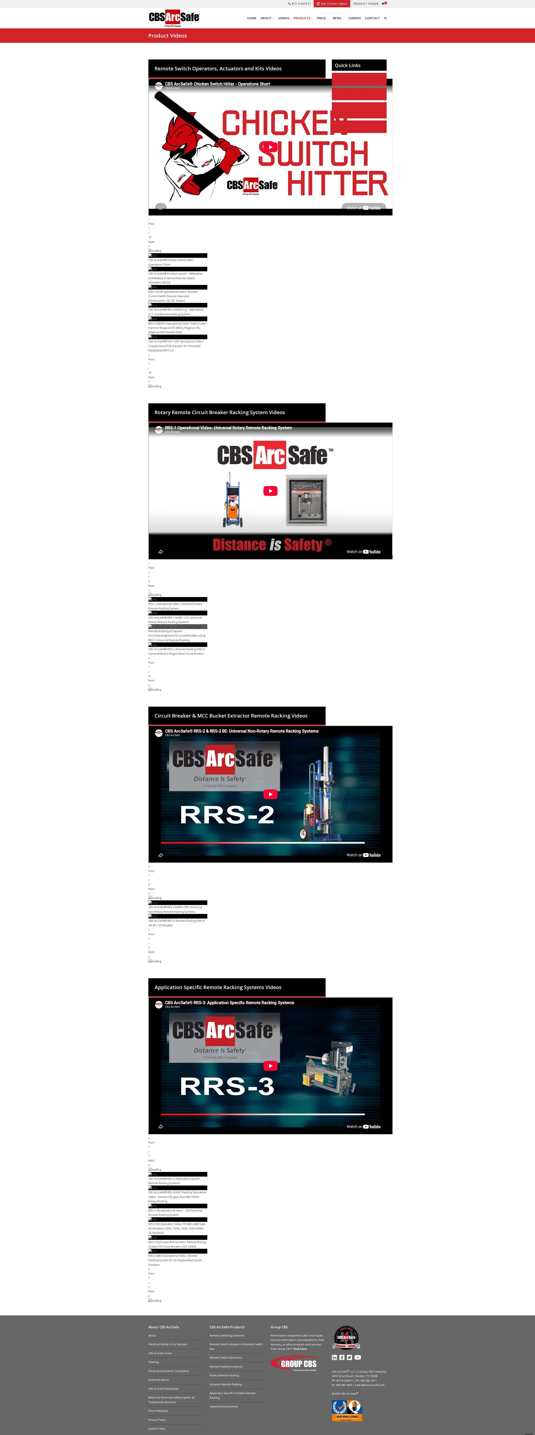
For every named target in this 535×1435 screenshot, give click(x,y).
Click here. (300, 1349)
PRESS (321, 18)
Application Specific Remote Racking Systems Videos (355, 126)
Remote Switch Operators (226, 1357)
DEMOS (284, 18)
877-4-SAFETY (301, 4)
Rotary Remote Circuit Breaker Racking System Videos (357, 79)
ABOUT (266, 18)
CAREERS (354, 18)
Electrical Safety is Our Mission (167, 1344)
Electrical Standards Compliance (168, 1371)
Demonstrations (158, 1380)
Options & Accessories (224, 1406)
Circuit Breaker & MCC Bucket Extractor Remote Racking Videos (356, 110)
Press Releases (158, 1411)
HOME (251, 18)
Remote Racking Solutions (226, 1366)
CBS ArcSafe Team (160, 1353)
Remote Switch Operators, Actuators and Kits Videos (354, 93)
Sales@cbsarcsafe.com (370, 1385)
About (152, 1335)
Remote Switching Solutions (227, 1335)
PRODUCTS (302, 18)
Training (153, 1362)
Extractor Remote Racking (226, 1384)
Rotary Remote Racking (224, 1375)
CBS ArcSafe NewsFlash (163, 1389)
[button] (237, 221)
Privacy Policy (157, 1420)
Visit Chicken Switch (334, 4)
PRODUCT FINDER (366, 4)
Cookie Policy (156, 1428)
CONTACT (372, 18)
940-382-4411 (368, 1380)
